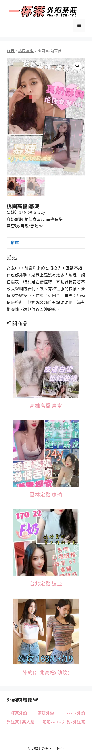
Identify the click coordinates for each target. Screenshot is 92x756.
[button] (77, 66)
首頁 (11, 51)
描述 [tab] (15, 243)
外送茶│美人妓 (21, 722)
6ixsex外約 (75, 713)
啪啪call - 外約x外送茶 (64, 722)
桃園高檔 (26, 51)
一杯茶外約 (17, 713)
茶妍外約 (46, 713)
